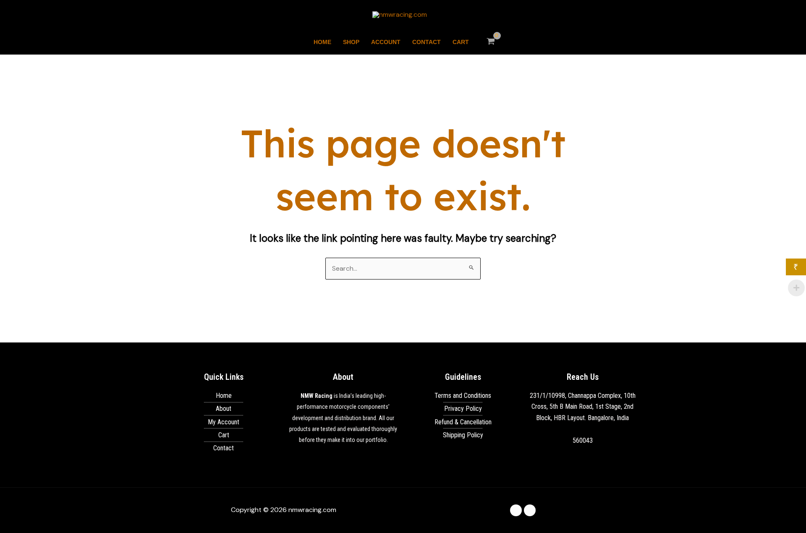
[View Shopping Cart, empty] (491, 42)
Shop (351, 42)
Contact (426, 42)
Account (385, 42)
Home (322, 42)
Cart (461, 42)
